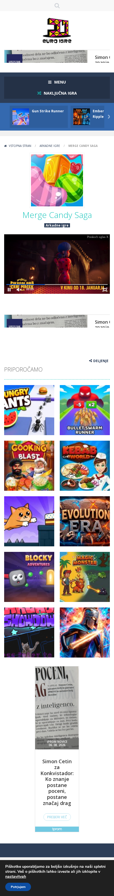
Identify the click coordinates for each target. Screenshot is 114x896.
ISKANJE (57, 5)
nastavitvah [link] (15, 876)
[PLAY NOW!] (20, 116)
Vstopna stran (20, 146)
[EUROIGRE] (57, 30)
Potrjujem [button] (18, 887)
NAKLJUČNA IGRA (60, 93)
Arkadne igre (50, 146)
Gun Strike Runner (48, 111)
